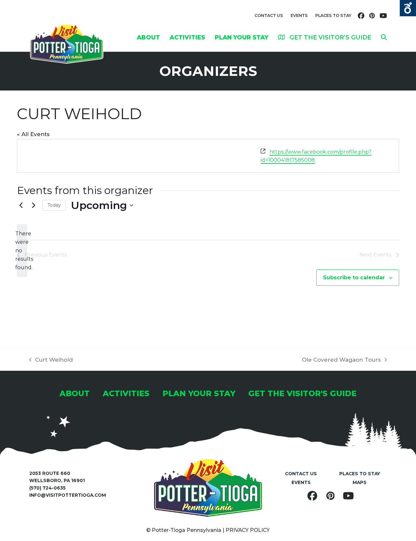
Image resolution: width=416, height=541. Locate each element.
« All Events (33, 134)
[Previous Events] (21, 205)
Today (54, 205)
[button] (384, 37)
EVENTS (299, 15)
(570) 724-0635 (47, 488)
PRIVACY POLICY (248, 530)
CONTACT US (268, 15)
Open (408, 8)
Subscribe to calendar (354, 277)
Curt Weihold (51, 360)
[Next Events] (33, 205)
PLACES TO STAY (333, 15)
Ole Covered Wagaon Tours (341, 360)
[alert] (22, 250)
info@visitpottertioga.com (67, 495)
